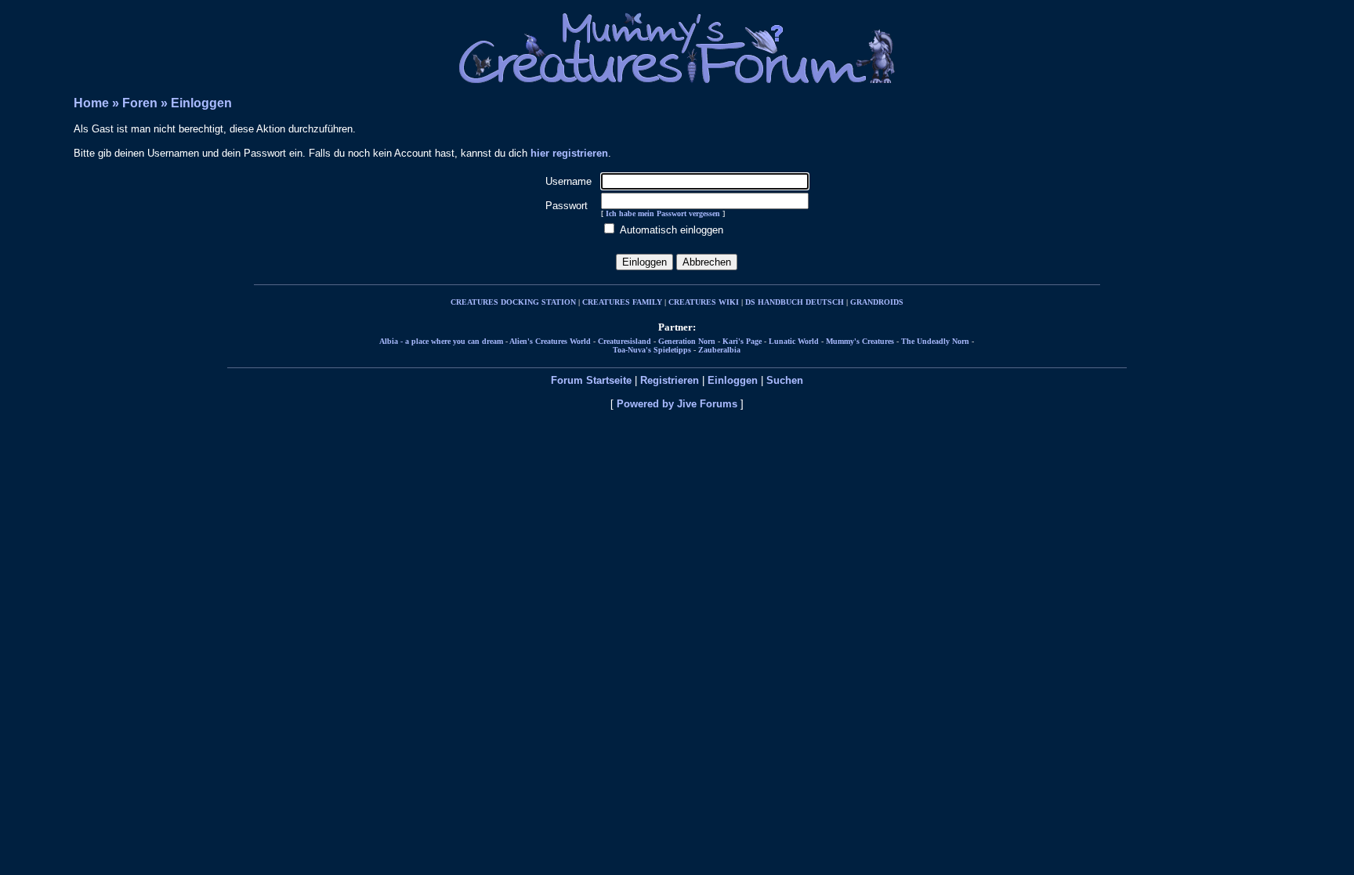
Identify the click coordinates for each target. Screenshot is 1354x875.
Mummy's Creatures (860, 341)
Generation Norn (686, 341)
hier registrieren (569, 153)
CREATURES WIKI (703, 302)
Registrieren (669, 380)
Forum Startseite (591, 380)
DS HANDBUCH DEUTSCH (794, 302)
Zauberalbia (719, 349)
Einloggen (201, 103)
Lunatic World (794, 341)
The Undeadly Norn (935, 341)
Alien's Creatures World (550, 341)
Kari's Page (742, 341)
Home (91, 103)
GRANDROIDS (876, 302)
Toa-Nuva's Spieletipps (652, 349)
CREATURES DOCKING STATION (513, 302)
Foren (139, 103)
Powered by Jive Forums (677, 404)
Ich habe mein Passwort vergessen (663, 213)
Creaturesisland (624, 341)
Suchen (784, 380)
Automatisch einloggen (671, 230)
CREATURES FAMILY (622, 302)
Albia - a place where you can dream (441, 341)
